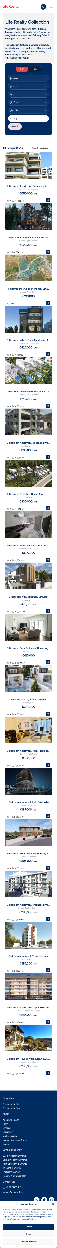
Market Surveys (10, 1136)
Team (5, 1124)
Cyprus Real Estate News (15, 1140)
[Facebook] (44, 1200)
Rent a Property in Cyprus (15, 1164)
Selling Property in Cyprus (15, 1160)
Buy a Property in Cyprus (14, 1156)
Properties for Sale (11, 1104)
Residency (8, 1132)
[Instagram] (51, 1200)
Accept (28, 1227)
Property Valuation (11, 1172)
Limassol (7, 1128)
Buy (22, 69)
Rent (35, 69)
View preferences (28, 1242)
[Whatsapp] (37, 1200)
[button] (53, 1204)
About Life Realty (11, 1120)
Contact (6, 1144)
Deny (28, 1234)
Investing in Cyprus (12, 1168)
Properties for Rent (11, 1108)
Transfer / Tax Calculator (14, 1176)
